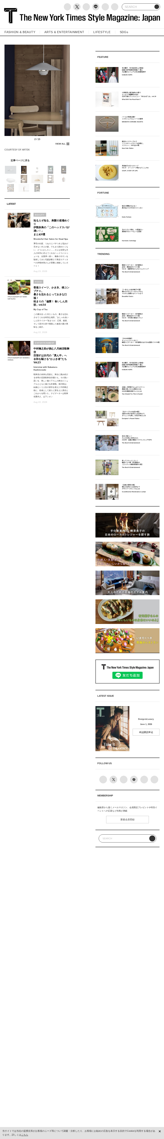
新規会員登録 (127, 819)
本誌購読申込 (146, 732)
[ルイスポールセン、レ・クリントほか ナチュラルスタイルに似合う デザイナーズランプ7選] (37, 160)
